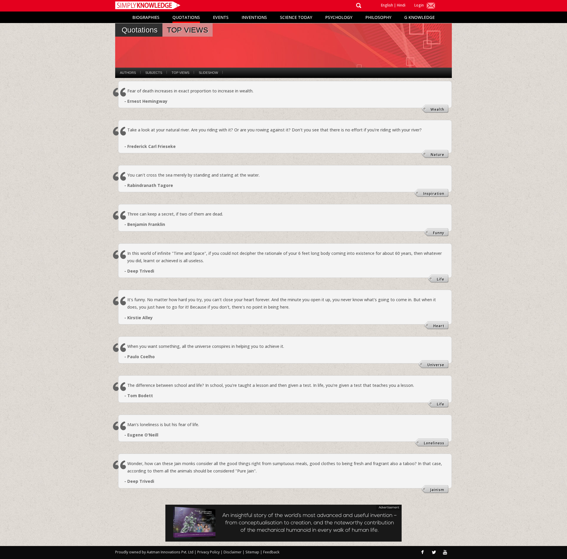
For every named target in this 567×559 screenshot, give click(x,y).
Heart (438, 325)
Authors (128, 72)
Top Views (180, 72)
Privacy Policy (209, 552)
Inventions (254, 17)
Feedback (271, 552)
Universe (435, 364)
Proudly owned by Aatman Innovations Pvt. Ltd (154, 552)
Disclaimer (233, 552)
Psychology (338, 17)
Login (419, 5)
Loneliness (434, 443)
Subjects (153, 72)
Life (440, 279)
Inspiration (433, 193)
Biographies (145, 17)
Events (221, 17)
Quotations (186, 17)
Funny (438, 232)
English (387, 5)
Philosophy (378, 17)
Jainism (437, 489)
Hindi (401, 5)
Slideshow (208, 72)
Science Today (296, 17)
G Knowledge (419, 17)
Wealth (437, 109)
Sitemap (252, 552)
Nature (437, 154)
